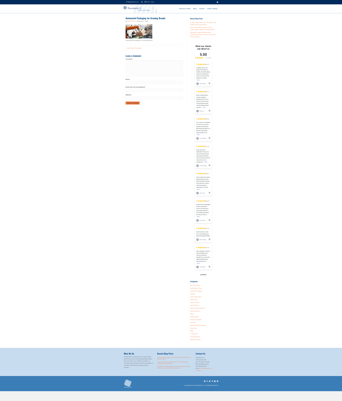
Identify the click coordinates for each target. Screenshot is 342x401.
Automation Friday (196, 288)
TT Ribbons (193, 334)
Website (128, 95)
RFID (191, 331)
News (192, 314)
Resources (193, 328)
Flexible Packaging (196, 291)
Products (193, 322)
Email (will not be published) (136, 87)
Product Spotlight (195, 319)
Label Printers (194, 305)
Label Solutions (195, 311)
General (192, 294)
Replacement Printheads (198, 325)
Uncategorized (195, 337)
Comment (129, 59)
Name (128, 79)
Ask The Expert (195, 285)
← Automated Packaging (134, 48)
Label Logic (194, 299)
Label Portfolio (195, 302)
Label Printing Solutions (197, 308)
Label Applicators (195, 297)
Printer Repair (194, 317)
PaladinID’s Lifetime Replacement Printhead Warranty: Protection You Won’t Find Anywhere (203, 35)
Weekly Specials (195, 339)
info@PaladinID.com (206, 368)
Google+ (198, 370)
